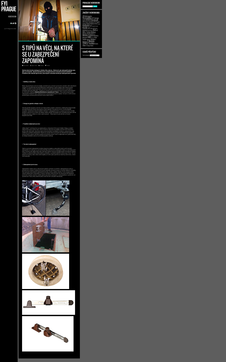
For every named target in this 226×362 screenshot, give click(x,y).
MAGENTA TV (90, 30)
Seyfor (84, 39)
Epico (92, 22)
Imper (88, 23)
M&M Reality (95, 28)
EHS (84, 21)
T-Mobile (90, 41)
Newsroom (12, 16)
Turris (96, 43)
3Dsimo (85, 16)
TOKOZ (48, 65)
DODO (88, 19)
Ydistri (91, 46)
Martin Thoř (34, 65)
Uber (84, 45)
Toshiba (92, 43)
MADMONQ (85, 30)
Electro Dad (87, 22)
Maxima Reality (87, 34)
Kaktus (99, 24)
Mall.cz (95, 29)
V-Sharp (88, 45)
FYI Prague (97, 22)
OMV (89, 37)
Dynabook (94, 19)
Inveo (92, 23)
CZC (84, 20)
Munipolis (85, 37)
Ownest (92, 38)
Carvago (96, 18)
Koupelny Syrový (95, 26)
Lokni (91, 28)
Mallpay (93, 32)
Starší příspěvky (86, 55)
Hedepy (84, 24)
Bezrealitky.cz (88, 18)
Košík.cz (86, 28)
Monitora (95, 35)
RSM (95, 37)
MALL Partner (87, 32)
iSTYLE (96, 24)
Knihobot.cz (87, 25)
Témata (41, 65)
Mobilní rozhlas (88, 35)
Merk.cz (93, 34)
